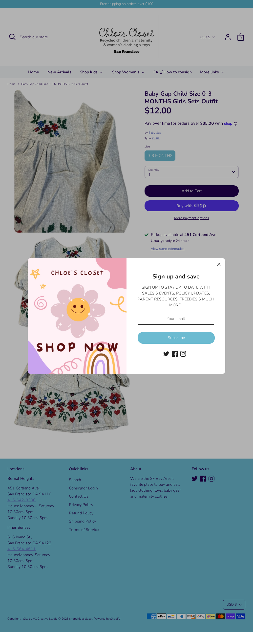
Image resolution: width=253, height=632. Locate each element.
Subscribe (176, 337)
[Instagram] (183, 354)
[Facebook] (175, 354)
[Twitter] (166, 354)
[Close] (218, 264)
